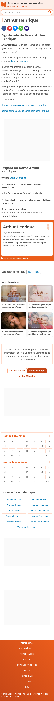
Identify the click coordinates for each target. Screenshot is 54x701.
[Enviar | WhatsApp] (20, 28)
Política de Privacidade (27, 665)
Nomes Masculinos (14, 462)
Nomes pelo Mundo (27, 648)
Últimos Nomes (27, 643)
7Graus (17, 697)
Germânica (21, 177)
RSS (27, 687)
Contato (27, 681)
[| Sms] (26, 28)
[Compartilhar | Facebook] (3, 28)
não (37, 272)
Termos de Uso (27, 676)
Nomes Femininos (13, 436)
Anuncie (27, 670)
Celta (12, 177)
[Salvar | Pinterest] (9, 28)
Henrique (23, 61)
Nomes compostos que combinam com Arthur (23, 105)
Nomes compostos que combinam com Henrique (25, 111)
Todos (46, 455)
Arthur (14, 61)
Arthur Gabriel (18, 370)
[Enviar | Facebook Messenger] (15, 28)
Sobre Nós (27, 659)
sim (29, 272)
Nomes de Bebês (27, 654)
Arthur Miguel (26, 376)
